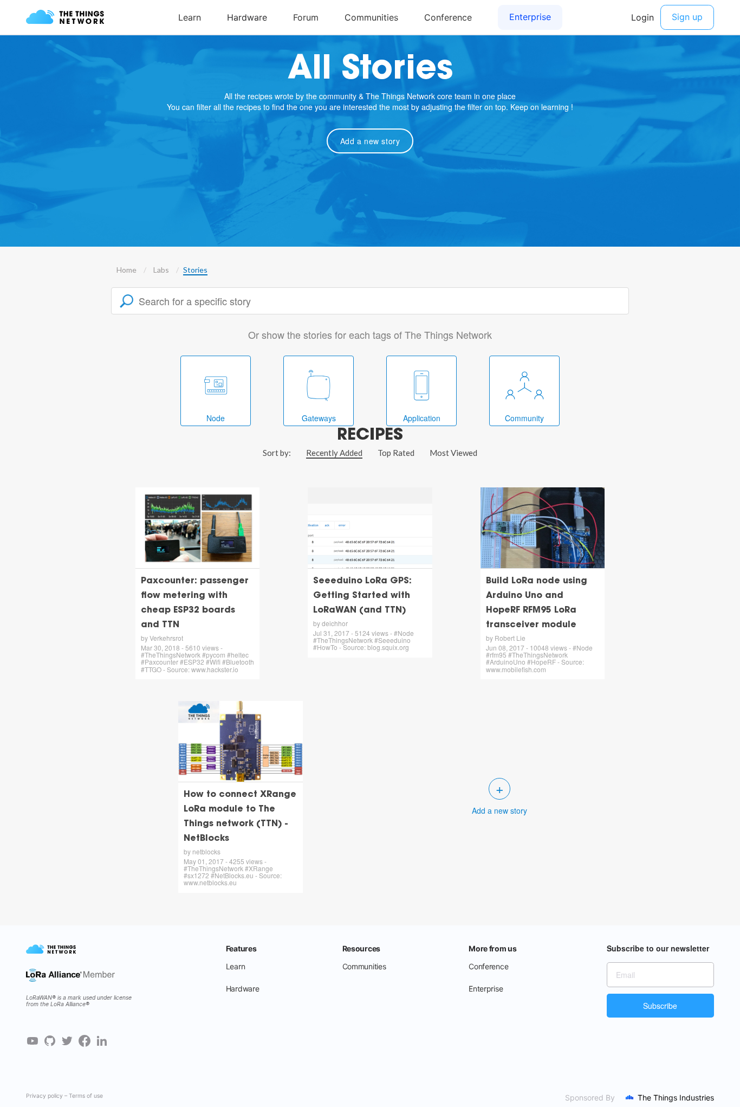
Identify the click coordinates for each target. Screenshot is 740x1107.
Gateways (319, 418)
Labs (161, 269)
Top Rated (396, 453)
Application (421, 418)
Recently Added (334, 453)
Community (524, 418)
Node (215, 418)
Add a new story (370, 141)
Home (126, 269)
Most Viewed (453, 453)
